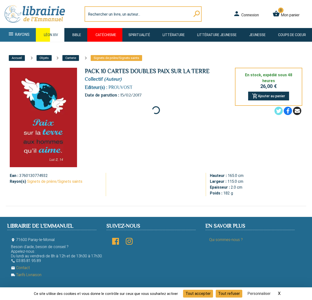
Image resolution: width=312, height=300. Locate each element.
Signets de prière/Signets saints (54, 181)
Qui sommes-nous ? (226, 239)
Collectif (94, 79)
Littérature (174, 35)
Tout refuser (229, 293)
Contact (20, 267)
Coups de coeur (292, 35)
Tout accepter (198, 293)
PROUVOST (120, 87)
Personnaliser (259, 293)
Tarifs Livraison (26, 274)
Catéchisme (106, 35)
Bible (76, 35)
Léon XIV (51, 35)
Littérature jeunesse (217, 35)
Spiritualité (139, 35)
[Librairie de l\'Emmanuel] (35, 25)
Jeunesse (257, 35)
